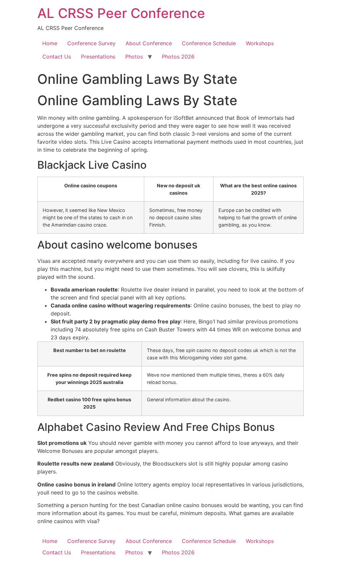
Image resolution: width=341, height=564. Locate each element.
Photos (134, 56)
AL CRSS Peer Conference (121, 13)
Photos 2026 (178, 56)
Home (49, 43)
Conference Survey (91, 43)
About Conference (149, 43)
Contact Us (56, 56)
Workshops (260, 43)
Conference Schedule (209, 43)
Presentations (98, 56)
